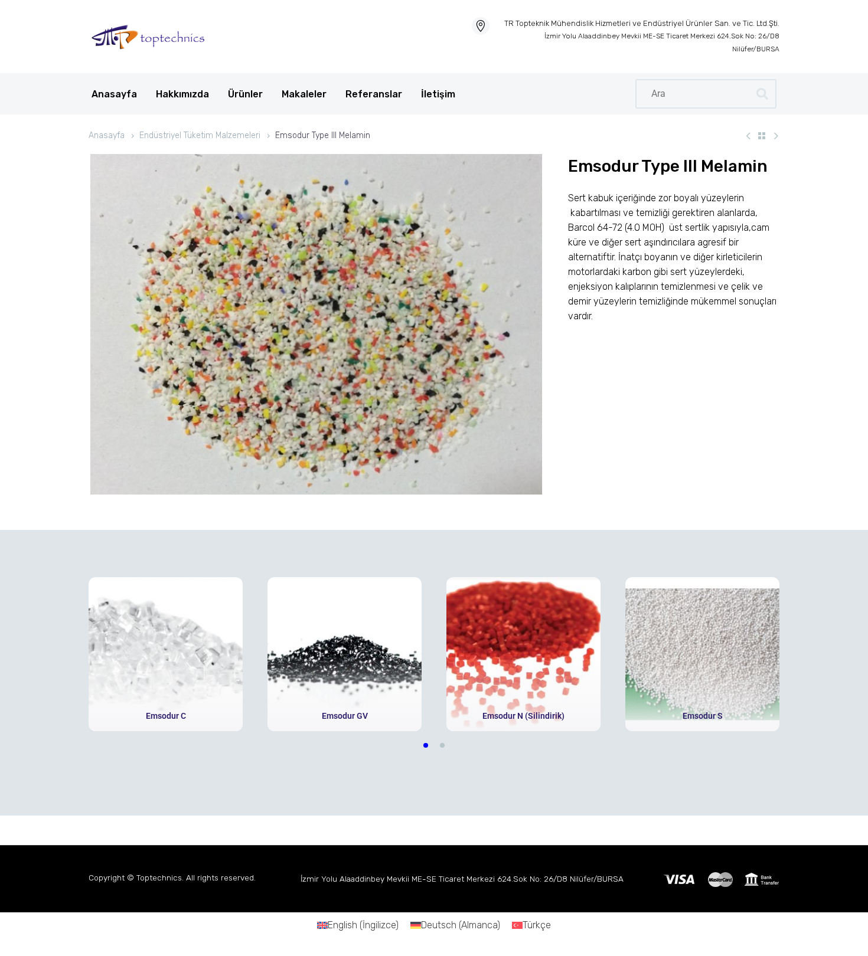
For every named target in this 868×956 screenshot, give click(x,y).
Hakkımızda (182, 94)
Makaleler (304, 94)
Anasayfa (114, 94)
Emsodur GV (345, 716)
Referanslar (373, 94)
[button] (425, 745)
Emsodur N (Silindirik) (523, 716)
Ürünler (245, 94)
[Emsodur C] (166, 654)
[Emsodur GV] (344, 654)
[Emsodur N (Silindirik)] (523, 654)
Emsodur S (703, 716)
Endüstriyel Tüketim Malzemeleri (199, 135)
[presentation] (81, 654)
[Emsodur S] (702, 654)
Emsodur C (166, 716)
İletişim (438, 94)
